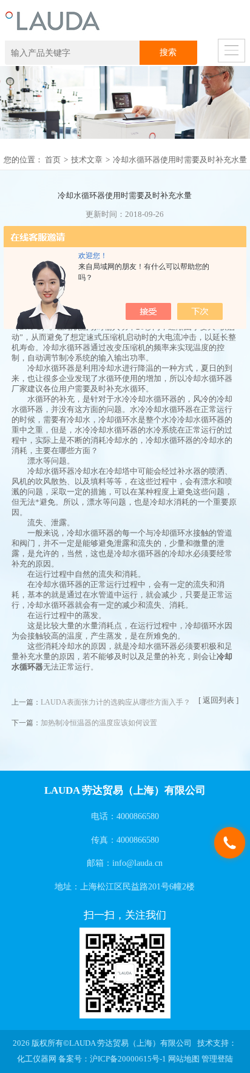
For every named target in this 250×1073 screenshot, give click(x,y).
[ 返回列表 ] (218, 700)
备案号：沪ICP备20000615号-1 (112, 1059)
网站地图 (184, 1059)
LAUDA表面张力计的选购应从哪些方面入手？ (116, 702)
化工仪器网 (36, 1059)
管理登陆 (217, 1059)
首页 (53, 160)
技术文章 (87, 160)
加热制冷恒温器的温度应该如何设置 (99, 723)
